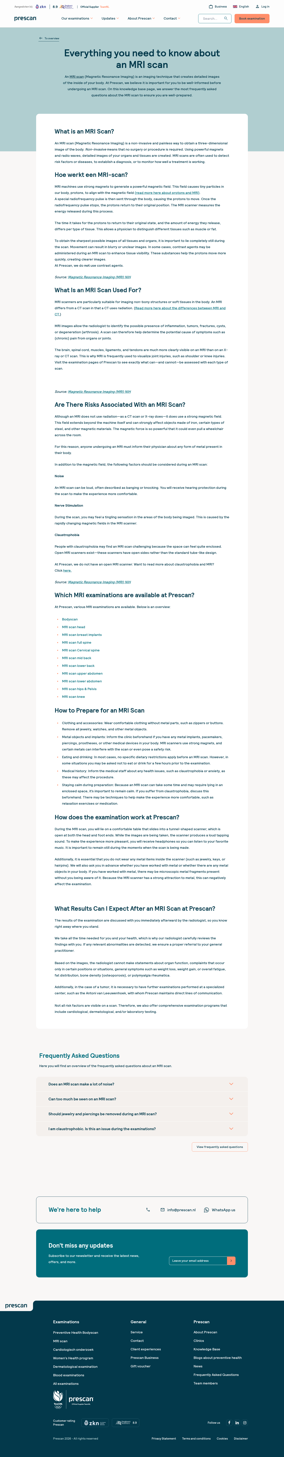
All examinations (66, 1383)
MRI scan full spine (76, 642)
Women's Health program (73, 1358)
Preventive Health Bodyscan (75, 1332)
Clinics (199, 1340)
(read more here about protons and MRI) (167, 192)
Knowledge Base (207, 1349)
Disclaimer (241, 1439)
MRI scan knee (73, 696)
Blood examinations (68, 1375)
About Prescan (205, 1332)
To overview (48, 38)
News (198, 1366)
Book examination (252, 18)
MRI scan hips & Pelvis (79, 689)
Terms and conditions (196, 1439)
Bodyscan (70, 619)
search (226, 18)
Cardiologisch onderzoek (73, 1349)
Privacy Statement (164, 1439)
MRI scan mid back (76, 658)
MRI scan (77, 76)
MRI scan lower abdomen (82, 681)
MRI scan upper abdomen (82, 673)
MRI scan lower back (78, 665)
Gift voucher (141, 1366)
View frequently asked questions (220, 1147)
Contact (137, 1340)
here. (67, 570)
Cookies (222, 1439)
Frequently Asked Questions (216, 1374)
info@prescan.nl (178, 1210)
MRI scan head (73, 627)
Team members (206, 1383)
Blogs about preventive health (218, 1357)
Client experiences (146, 1349)
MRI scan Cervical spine (81, 650)
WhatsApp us (223, 1209)
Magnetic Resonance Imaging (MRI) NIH (99, 277)
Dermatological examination (75, 1366)
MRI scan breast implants (82, 634)
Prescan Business (145, 1357)
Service (137, 1332)
